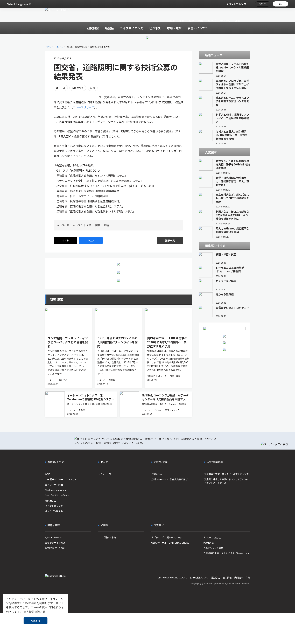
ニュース (59, 46)
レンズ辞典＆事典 (107, 537)
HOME (48, 46)
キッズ (212, 21)
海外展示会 (50, 500)
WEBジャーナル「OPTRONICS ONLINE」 (171, 542)
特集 (201, 21)
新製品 (112, 379)
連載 (237, 21)
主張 (181, 21)
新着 (172, 21)
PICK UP (151, 375)
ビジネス (63, 379)
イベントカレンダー (237, 4)
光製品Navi (156, 474)
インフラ (78, 225)
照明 (97, 225)
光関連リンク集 (242, 577)
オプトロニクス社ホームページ (166, 537)
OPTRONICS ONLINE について (172, 577)
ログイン (263, 4)
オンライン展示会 (54, 511)
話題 (92, 87)
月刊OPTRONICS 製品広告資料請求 (169, 479)
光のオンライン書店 (55, 542)
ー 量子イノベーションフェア (61, 479)
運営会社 (215, 577)
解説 (191, 21)
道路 (106, 225)
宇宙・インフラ (172, 410)
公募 (89, 225)
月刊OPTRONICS (53, 537)
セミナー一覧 (104, 474)
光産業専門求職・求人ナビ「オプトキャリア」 (227, 474)
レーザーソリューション (57, 495)
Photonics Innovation (55, 490)
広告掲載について (199, 577)
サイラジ (225, 21)
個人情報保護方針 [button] (34, 611)
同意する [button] (35, 620)
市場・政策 (175, 375)
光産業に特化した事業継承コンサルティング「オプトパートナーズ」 (226, 481)
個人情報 (227, 577)
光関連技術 (77, 87)
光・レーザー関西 (54, 484)
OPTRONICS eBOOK (55, 548)
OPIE (47, 474)
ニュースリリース (83, 107)
